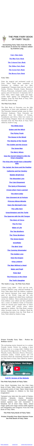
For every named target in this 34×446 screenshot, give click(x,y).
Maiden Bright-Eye (17, 175)
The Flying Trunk (16, 133)
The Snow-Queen (17, 239)
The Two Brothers (17, 231)
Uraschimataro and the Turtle (17, 212)
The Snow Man (17, 148)
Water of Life (17, 228)
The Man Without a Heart (17, 265)
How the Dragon (17, 258)
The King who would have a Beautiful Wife (17, 162)
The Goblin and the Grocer (17, 145)
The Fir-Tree (17, 224)
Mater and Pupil (17, 269)
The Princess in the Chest (17, 277)
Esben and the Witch (17, 129)
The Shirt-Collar (17, 194)
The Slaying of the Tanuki (17, 141)
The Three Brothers (16, 235)
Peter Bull (17, 273)
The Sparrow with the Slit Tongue (17, 216)
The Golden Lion (17, 254)
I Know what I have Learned (17, 190)
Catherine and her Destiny (17, 171)
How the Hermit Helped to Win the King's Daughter (17, 157)
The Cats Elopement (17, 182)
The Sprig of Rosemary (17, 186)
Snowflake (17, 243)
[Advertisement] (17, 17)
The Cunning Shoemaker (17, 250)
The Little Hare (17, 209)
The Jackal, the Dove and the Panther (17, 167)
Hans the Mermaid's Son (17, 205)
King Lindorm (17, 262)
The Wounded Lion (17, 179)
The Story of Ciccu (17, 220)
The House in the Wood (17, 137)
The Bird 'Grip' (17, 246)
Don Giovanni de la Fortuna (17, 197)
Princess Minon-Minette (17, 201)
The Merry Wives (17, 152)
